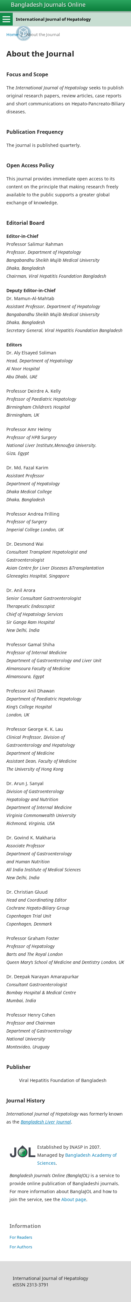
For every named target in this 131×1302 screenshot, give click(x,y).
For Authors (21, 1247)
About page (73, 1199)
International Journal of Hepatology (53, 19)
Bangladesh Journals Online (48, 4)
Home (12, 34)
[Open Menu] (6, 19)
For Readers (21, 1237)
